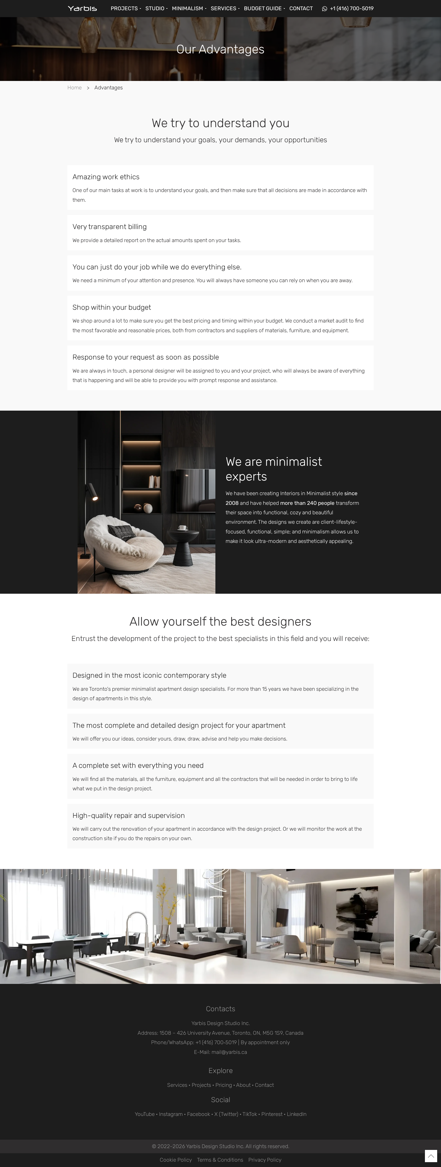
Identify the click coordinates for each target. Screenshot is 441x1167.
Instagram (171, 1114)
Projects (201, 1085)
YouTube (145, 1114)
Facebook (198, 1114)
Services (177, 1085)
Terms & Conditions (220, 1160)
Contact (264, 1085)
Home (74, 88)
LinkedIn (297, 1114)
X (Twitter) (226, 1114)
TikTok (249, 1114)
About (243, 1085)
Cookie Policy (176, 1160)
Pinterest (272, 1114)
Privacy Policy (264, 1160)
